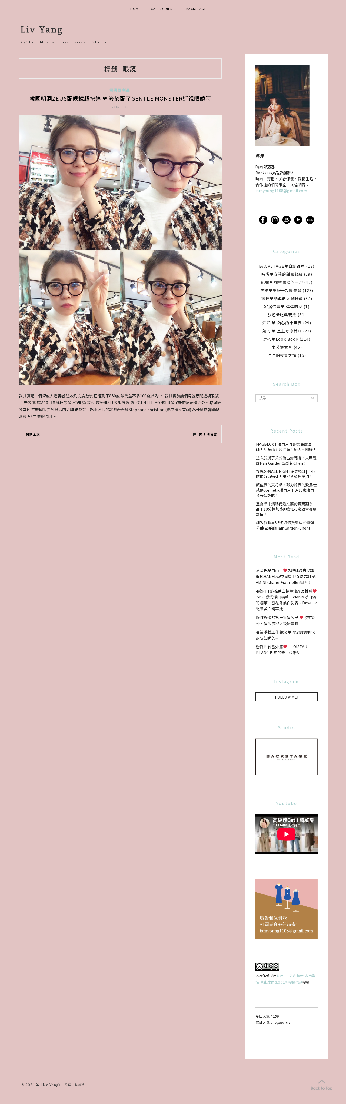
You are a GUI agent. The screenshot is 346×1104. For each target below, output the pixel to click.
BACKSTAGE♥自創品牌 (282, 266)
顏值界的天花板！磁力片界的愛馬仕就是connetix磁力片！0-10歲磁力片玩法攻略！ (286, 490)
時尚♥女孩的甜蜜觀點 (282, 274)
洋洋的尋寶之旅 (282, 355)
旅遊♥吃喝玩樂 (282, 314)
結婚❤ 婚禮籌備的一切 (282, 282)
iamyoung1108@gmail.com (281, 190)
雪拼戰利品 (119, 90)
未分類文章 (282, 347)
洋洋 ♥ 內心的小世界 (282, 322)
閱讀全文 (33, 434)
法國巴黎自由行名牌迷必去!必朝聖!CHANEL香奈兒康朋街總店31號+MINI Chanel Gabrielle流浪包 (285, 576)
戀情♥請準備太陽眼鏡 (282, 298)
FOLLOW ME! (286, 697)
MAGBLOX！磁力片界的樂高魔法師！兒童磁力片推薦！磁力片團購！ (286, 446)
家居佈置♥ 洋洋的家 (283, 306)
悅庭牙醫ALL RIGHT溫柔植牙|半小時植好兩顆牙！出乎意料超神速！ (285, 473)
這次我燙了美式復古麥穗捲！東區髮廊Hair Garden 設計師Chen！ (286, 460)
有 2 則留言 (208, 435)
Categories (161, 8)
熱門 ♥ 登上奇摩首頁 (282, 331)
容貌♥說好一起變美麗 (281, 290)
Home (135, 8)
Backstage (196, 8)
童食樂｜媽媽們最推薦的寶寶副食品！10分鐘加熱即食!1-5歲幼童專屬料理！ (286, 509)
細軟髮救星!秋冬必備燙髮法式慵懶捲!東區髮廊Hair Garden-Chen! (285, 525)
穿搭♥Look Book (280, 339)
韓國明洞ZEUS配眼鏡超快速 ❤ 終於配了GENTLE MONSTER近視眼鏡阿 (120, 98)
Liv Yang (41, 29)
